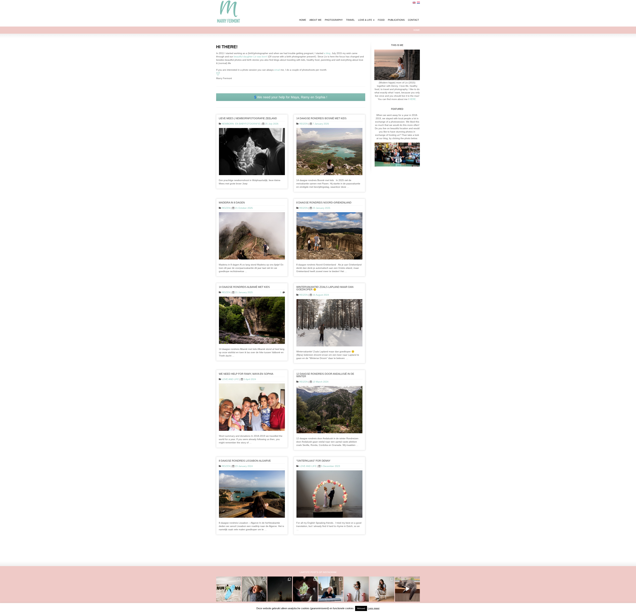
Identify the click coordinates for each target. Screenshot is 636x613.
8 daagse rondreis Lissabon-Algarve (245, 460)
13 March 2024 (320, 381)
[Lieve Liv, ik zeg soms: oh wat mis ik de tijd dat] (356, 589)
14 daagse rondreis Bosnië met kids (321, 118)
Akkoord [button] (361, 608)
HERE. (412, 99)
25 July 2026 (271, 123)
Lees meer (374, 608)
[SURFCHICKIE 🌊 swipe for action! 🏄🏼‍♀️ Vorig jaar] (228, 589)
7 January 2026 (321, 123)
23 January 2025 (321, 208)
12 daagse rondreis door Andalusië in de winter (325, 375)
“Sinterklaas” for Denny (313, 460)
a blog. (327, 53)
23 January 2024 (244, 466)
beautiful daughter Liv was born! (250, 56)
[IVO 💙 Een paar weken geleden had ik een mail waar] (254, 589)
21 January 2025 (244, 292)
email (277, 69)
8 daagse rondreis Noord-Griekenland (323, 202)
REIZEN (303, 123)
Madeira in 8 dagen (232, 202)
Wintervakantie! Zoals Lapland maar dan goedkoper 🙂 (324, 288)
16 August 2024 (321, 294)
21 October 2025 (244, 208)
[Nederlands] (418, 3)
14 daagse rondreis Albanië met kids (244, 287)
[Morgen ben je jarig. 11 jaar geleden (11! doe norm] (382, 589)
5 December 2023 (330, 466)
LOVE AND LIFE (230, 379)
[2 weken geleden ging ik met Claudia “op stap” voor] (330, 589)
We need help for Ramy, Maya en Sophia (246, 373)
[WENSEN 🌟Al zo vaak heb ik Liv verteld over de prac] (279, 589)
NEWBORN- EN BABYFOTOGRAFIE (241, 123)
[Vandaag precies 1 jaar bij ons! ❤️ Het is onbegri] (407, 589)
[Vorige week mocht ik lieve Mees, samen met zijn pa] (305, 589)
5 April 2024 (250, 379)
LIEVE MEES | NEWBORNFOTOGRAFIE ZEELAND (248, 118)
